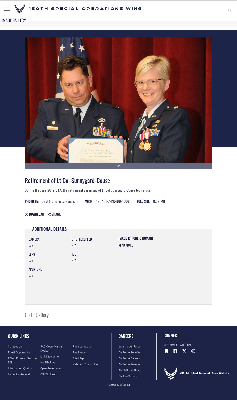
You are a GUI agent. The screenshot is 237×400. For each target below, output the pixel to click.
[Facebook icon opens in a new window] (175, 351)
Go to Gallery (37, 315)
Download (36, 214)
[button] (6, 9)
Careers (125, 336)
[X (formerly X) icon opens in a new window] (184, 351)
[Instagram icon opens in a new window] (193, 351)
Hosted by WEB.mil (118, 384)
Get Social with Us (177, 345)
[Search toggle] (230, 9)
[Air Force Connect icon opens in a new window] (166, 351)
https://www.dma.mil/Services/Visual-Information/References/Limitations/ (151, 276)
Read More (126, 245)
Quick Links (18, 336)
